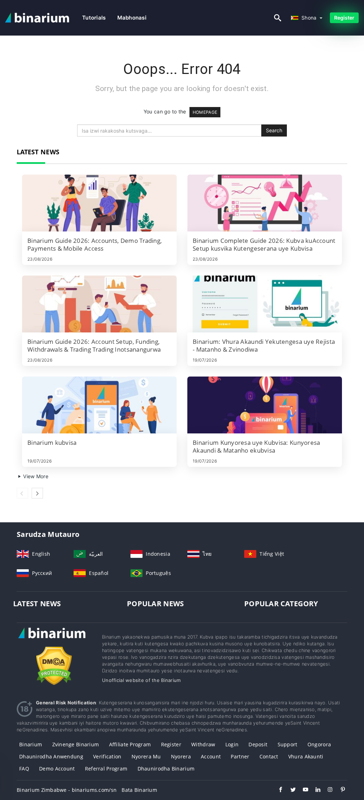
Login (232, 744)
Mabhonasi (132, 17)
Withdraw (203, 744)
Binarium (30, 744)
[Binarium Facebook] (277, 790)
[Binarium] (54, 639)
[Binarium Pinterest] (339, 790)
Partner (240, 756)
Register (344, 18)
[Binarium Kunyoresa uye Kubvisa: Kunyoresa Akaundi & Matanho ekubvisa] (264, 405)
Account (211, 756)
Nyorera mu (146, 756)
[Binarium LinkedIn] (314, 790)
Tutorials (94, 17)
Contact (268, 756)
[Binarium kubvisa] (99, 405)
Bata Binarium (139, 789)
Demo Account (57, 768)
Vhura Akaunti (305, 756)
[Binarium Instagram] (327, 790)
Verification (107, 756)
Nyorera (181, 756)
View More (35, 476)
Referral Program (106, 768)
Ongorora (319, 744)
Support (288, 744)
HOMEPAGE (205, 112)
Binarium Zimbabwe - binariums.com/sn (67, 789)
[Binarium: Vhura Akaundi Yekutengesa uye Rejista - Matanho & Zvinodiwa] (264, 304)
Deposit (257, 744)
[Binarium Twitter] (289, 790)
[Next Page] (37, 493)
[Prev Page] (22, 493)
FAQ (24, 768)
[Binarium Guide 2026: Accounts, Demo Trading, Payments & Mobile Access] (99, 203)
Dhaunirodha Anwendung (51, 756)
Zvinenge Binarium (75, 744)
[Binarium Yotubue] (302, 790)
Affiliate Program (130, 744)
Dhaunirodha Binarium (166, 768)
